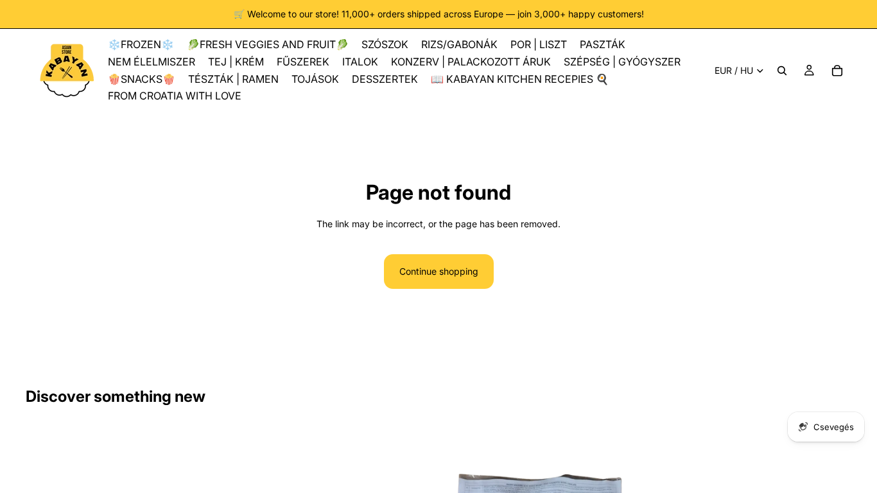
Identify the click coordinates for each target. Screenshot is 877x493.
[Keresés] (782, 70)
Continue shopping (438, 271)
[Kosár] (837, 70)
